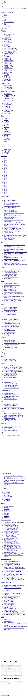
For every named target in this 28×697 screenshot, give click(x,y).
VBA (5, 17)
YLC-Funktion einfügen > (10, 314)
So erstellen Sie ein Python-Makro (12, 613)
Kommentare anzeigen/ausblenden (12, 325)
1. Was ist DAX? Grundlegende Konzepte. (14, 585)
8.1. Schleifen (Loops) (9, 535)
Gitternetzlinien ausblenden (10, 394)
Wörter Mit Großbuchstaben (11, 203)
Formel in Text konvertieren (10, 307)
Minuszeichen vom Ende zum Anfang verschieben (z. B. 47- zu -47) (13, 258)
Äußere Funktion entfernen (10, 430)
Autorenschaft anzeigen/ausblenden (12, 328)
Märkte (2, 116)
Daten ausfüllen (7, 278)
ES (4, 8)
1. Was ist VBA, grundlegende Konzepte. (14, 522)
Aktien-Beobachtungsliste (10, 386)
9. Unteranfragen (8, 572)
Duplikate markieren (9, 286)
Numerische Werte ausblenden (11, 263)
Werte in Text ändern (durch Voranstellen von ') (15, 252)
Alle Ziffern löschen (9, 210)
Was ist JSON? (7, 621)
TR (4, 9)
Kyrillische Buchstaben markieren (12, 229)
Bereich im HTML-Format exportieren (13, 371)
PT (15, 8)
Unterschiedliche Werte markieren (12, 285)
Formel (2, 304)
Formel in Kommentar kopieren (11, 321)
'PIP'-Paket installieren (9, 418)
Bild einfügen (7, 329)
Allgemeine (3, 31)
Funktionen (3, 30)
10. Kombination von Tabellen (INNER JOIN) (15, 574)
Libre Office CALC (9, 22)
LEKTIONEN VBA (6, 520)
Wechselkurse (4, 156)
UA (5, 2)
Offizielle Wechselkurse (9, 359)
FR (17, 8)
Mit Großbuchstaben (9, 204)
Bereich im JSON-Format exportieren (13, 368)
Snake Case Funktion (9, 601)
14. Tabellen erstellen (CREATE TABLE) (14, 580)
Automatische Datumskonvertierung (12, 271)
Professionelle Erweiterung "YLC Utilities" (14, 611)
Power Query (4, 423)
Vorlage (2, 379)
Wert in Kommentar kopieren (11, 319)
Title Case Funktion (8, 607)
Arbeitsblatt (3, 337)
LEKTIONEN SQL (6, 559)
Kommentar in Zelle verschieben (12, 323)
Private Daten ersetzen (9, 238)
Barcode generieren (8, 335)
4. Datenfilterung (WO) (9, 565)
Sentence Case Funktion (10, 606)
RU (5, 3)
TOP (2, 433)
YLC (5, 354)
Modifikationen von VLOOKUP (9, 91)
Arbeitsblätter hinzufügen (10, 340)
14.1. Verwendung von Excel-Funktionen (14, 553)
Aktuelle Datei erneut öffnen (11, 404)
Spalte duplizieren (8, 427)
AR (12, 8)
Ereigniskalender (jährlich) (10, 383)
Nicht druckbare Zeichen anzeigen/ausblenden (15, 235)
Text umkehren (7, 234)
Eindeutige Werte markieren (10, 283)
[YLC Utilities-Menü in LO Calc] (11, 675)
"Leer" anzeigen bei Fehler (10, 310)
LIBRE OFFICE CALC (7, 590)
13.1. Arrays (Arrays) (9, 549)
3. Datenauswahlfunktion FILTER (12, 588)
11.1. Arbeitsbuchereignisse (10, 541)
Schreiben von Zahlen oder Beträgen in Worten (15, 264)
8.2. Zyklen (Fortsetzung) (10, 536)
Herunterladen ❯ (5, 695)
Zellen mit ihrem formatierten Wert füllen (14, 253)
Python (2, 411)
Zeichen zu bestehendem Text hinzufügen (14, 222)
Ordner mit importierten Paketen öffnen (13, 416)
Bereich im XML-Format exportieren (13, 367)
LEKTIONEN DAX (6, 582)
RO (25, 8)
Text (2, 197)
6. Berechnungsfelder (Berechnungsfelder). (14, 568)
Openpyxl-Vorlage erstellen (10, 375)
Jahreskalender (7, 382)
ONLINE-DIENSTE (6, 473)
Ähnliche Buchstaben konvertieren (12, 231)
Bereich (2, 281)
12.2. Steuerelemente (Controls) (11, 545)
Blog (5, 23)
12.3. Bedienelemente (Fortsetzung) (12, 546)
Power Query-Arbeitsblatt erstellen (12, 426)
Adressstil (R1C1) (8, 393)
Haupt (5, 15)
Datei (2, 401)
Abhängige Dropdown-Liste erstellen (13, 292)
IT (19, 8)
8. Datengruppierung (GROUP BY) (12, 571)
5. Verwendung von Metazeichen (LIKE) (14, 567)
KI (1, 143)
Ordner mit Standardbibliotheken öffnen (13, 415)
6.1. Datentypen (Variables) (10, 529)
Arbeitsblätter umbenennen (10, 345)
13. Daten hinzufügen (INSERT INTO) (13, 578)
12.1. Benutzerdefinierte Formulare (12, 543)
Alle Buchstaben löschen (10, 208)
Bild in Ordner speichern (10, 332)
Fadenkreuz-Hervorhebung (10, 399)
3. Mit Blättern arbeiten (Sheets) (11, 525)
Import (2, 356)
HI (9, 8)
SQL (5, 20)
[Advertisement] (14, 459)
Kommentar (3, 316)
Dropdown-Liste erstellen (10, 290)
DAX (5, 19)
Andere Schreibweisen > (10, 207)
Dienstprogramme (5, 196)
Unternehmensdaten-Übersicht (11, 388)
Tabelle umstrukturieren (9, 289)
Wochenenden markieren (10, 275)
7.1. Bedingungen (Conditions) (11, 532)
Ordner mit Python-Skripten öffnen (12, 413)
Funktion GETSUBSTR (10, 610)
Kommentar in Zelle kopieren (11, 322)
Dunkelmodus (7, 397)
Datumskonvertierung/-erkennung (12, 270)
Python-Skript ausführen (10, 420)
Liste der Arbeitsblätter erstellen (11, 344)
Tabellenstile (4, 349)
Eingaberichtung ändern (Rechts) (12, 396)
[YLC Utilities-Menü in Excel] (11, 692)
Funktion (10, 599)
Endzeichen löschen (9, 218)
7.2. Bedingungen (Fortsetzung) (11, 534)
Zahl (2, 242)
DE (8, 8)
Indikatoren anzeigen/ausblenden (12, 326)
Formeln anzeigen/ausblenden (11, 312)
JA (6, 8)
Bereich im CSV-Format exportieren (13, 366)
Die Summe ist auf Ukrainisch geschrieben (14, 478)
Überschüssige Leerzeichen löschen (12, 215)
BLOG (2, 617)
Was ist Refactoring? (9, 622)
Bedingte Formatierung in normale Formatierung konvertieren (12, 301)
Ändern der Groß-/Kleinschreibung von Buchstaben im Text (13, 476)
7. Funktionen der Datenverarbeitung (13, 570)
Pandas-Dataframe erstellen (10, 373)
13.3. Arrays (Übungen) (9, 552)
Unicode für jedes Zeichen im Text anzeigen (14, 237)
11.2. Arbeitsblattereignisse (10, 542)
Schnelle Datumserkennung (10, 272)
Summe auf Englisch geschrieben (12, 596)
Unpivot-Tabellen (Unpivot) (11, 597)
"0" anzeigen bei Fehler (9, 311)
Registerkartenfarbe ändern (10, 347)
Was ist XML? (7, 619)
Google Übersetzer (8, 239)
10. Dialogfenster (8, 539)
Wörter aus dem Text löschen (11, 227)
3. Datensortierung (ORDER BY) (12, 564)
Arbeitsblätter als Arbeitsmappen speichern (14, 343)
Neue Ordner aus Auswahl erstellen (12, 407)
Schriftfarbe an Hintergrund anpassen (13, 299)
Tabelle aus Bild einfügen (10, 360)
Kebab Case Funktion (9, 603)
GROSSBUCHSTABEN (10, 200)
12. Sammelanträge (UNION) (11, 577)
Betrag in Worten (5, 83)
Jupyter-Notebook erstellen (10, 374)
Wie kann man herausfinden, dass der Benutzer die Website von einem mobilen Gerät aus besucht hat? (15, 628)
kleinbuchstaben (8, 201)
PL (23, 8)
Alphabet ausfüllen (8, 232)
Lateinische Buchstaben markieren (12, 228)
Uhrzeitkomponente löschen (11, 274)
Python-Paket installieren (10, 419)
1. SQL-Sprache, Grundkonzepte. (12, 561)
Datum (2, 267)
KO (21, 8)
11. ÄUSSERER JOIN (9, 575)
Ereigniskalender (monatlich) (11, 385)
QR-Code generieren (9, 333)
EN (4, 4)
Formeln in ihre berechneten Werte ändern (14, 247)
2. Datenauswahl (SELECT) (11, 563)
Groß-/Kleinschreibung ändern (8, 100)
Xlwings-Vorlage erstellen (10, 377)
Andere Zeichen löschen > (10, 211)
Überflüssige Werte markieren (11, 287)
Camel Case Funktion (9, 600)
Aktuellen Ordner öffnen (10, 405)
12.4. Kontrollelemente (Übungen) (12, 548)
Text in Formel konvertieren (10, 308)
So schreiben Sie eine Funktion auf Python (14, 614)
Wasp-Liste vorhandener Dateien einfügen (14, 408)
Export (2, 363)
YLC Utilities (7, 26)
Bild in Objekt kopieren (9, 330)
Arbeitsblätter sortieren (9, 341)
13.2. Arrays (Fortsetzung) (10, 550)
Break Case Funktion (9, 604)
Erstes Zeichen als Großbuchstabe (12, 206)
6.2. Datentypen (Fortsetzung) (11, 531)
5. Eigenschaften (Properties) (11, 528)
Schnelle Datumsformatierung (11, 277)
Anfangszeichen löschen (10, 217)
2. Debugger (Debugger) (10, 524)
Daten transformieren (9, 428)
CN (14, 8)
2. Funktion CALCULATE (10, 586)
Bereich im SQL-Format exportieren (13, 370)
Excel (5, 16)
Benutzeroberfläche (5, 390)
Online (5, 24)
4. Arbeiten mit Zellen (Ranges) (11, 527)
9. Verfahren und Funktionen (11, 538)
